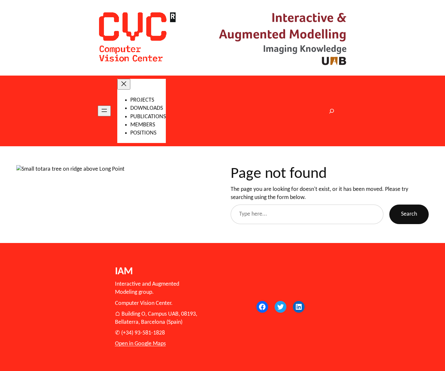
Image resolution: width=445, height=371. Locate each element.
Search (409, 214)
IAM (124, 271)
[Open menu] (104, 111)
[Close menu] (123, 84)
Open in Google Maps (140, 344)
